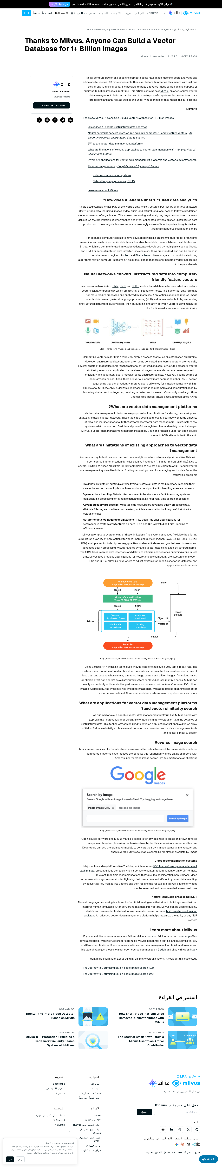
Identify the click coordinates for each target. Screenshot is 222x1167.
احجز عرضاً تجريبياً (42, 13)
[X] (188, 1129)
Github (61, 1124)
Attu (98, 1115)
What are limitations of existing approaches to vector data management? (131, 149)
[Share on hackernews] (39, 120)
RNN (123, 286)
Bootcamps (59, 1083)
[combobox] (78, 13)
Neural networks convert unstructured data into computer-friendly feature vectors (137, 133)
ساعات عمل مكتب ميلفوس (51, 1115)
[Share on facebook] (55, 120)
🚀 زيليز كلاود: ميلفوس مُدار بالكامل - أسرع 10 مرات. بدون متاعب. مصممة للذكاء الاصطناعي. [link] (122, 4)
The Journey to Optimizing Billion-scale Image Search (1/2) (118, 967)
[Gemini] (177, 1145)
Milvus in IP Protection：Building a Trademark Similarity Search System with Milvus (50, 1041)
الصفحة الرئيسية (189, 29)
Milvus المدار (92, 1093)
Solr (127, 255)
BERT (135, 286)
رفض (20, 1159)
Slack (193, 949)
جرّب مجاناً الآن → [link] (59, 4)
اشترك (144, 1112)
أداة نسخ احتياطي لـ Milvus (88, 1131)
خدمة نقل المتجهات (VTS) (89, 1139)
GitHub (162, 949)
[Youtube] (163, 1129)
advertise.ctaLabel (53, 105)
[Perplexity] (194, 1145)
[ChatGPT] (198, 1145)
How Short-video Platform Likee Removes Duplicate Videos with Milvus (141, 1018)
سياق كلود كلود (91, 1150)
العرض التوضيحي (56, 1088)
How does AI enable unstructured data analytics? (117, 127)
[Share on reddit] (47, 120)
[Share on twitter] (62, 120)
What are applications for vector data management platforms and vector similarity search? (142, 160)
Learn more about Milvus (103, 190)
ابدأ (26, 13)
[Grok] (188, 1145)
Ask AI (211, 1159)
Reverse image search (101, 166)
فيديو (61, 1093)
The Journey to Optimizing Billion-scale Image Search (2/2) (118, 974)
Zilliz (151, 431)
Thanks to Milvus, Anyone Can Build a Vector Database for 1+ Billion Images (128, 118)
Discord (60, 1120)
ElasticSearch (143, 255)
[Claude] (182, 1145)
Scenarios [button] (189, 56)
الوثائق (139, 13)
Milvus (164, 91)
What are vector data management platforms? (115, 143)
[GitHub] (197, 1129)
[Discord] (180, 1129)
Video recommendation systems (112, 175)
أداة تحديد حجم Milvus (87, 1124)
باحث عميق (95, 1145)
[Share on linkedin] (70, 120)
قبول (10, 1159)
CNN (115, 286)
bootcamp (183, 936)
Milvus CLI (94, 1120)
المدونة (103, 13)
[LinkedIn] (171, 1129)
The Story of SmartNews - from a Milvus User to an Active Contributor (141, 1041)
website (151, 936)
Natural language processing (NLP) (114, 181)
